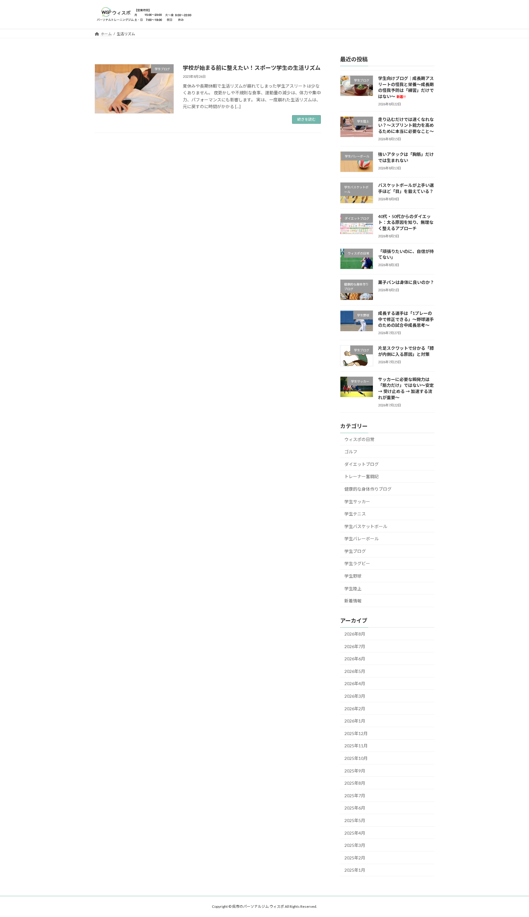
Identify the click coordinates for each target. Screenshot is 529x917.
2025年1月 (354, 870)
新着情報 (353, 600)
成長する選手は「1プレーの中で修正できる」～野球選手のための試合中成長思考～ (406, 319)
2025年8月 (354, 783)
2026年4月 (354, 683)
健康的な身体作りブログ (368, 488)
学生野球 (353, 576)
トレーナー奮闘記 (361, 476)
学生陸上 (353, 588)
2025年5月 (354, 820)
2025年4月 (354, 832)
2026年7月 (354, 646)
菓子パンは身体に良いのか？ (406, 282)
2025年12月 (356, 733)
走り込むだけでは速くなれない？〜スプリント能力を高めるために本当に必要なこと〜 (406, 125)
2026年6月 (354, 658)
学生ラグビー (357, 563)
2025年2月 (354, 857)
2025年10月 (356, 758)
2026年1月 (354, 720)
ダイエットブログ (361, 463)
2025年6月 (354, 807)
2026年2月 (354, 708)
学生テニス (355, 513)
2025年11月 (356, 745)
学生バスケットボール (365, 526)
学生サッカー (357, 501)
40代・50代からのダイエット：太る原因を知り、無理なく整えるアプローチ (405, 222)
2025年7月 (354, 795)
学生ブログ (355, 550)
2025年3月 (354, 845)
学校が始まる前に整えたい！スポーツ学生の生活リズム (252, 67)
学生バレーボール (361, 538)
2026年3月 (354, 696)
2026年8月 (354, 633)
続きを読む (306, 119)
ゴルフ (350, 451)
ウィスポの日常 (359, 439)
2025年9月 (354, 770)
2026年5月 (354, 671)
